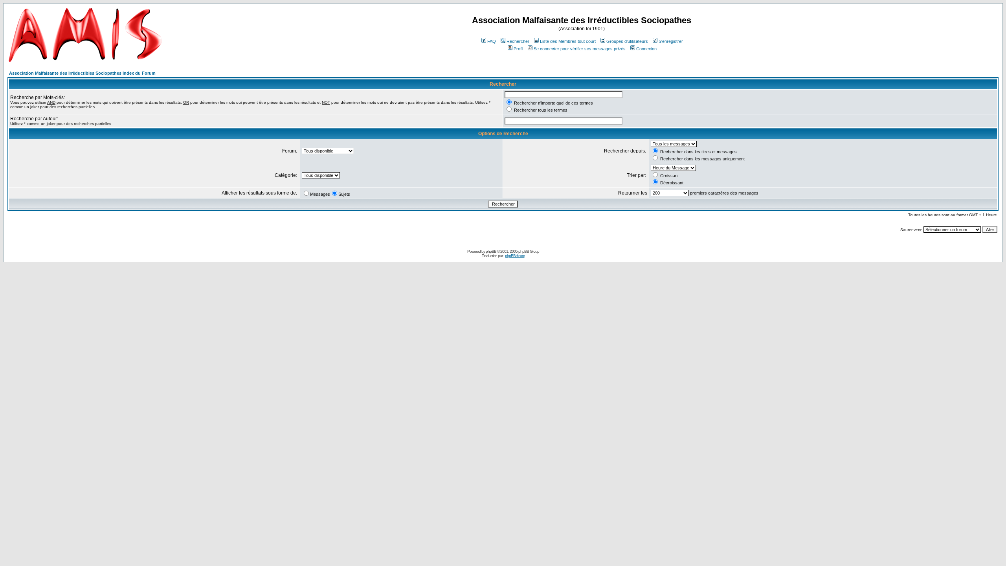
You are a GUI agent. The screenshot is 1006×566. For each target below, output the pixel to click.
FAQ (491, 41)
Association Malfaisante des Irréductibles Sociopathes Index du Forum (82, 73)
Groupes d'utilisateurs (627, 41)
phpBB (491, 251)
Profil (518, 48)
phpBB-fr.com (515, 256)
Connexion (646, 48)
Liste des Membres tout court (568, 41)
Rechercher (518, 41)
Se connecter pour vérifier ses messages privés (580, 48)
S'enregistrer (671, 41)
